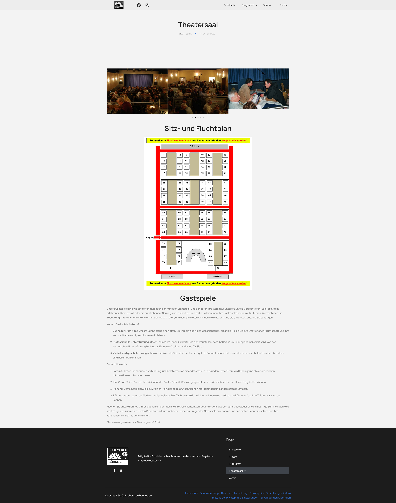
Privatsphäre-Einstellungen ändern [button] (270, 493)
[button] (110, 92)
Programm (248, 5)
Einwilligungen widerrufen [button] (276, 497)
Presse (284, 5)
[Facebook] (139, 5)
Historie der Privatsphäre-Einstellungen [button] (235, 497)
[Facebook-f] (114, 470)
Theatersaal (236, 471)
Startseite (230, 5)
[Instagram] (147, 5)
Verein (267, 5)
